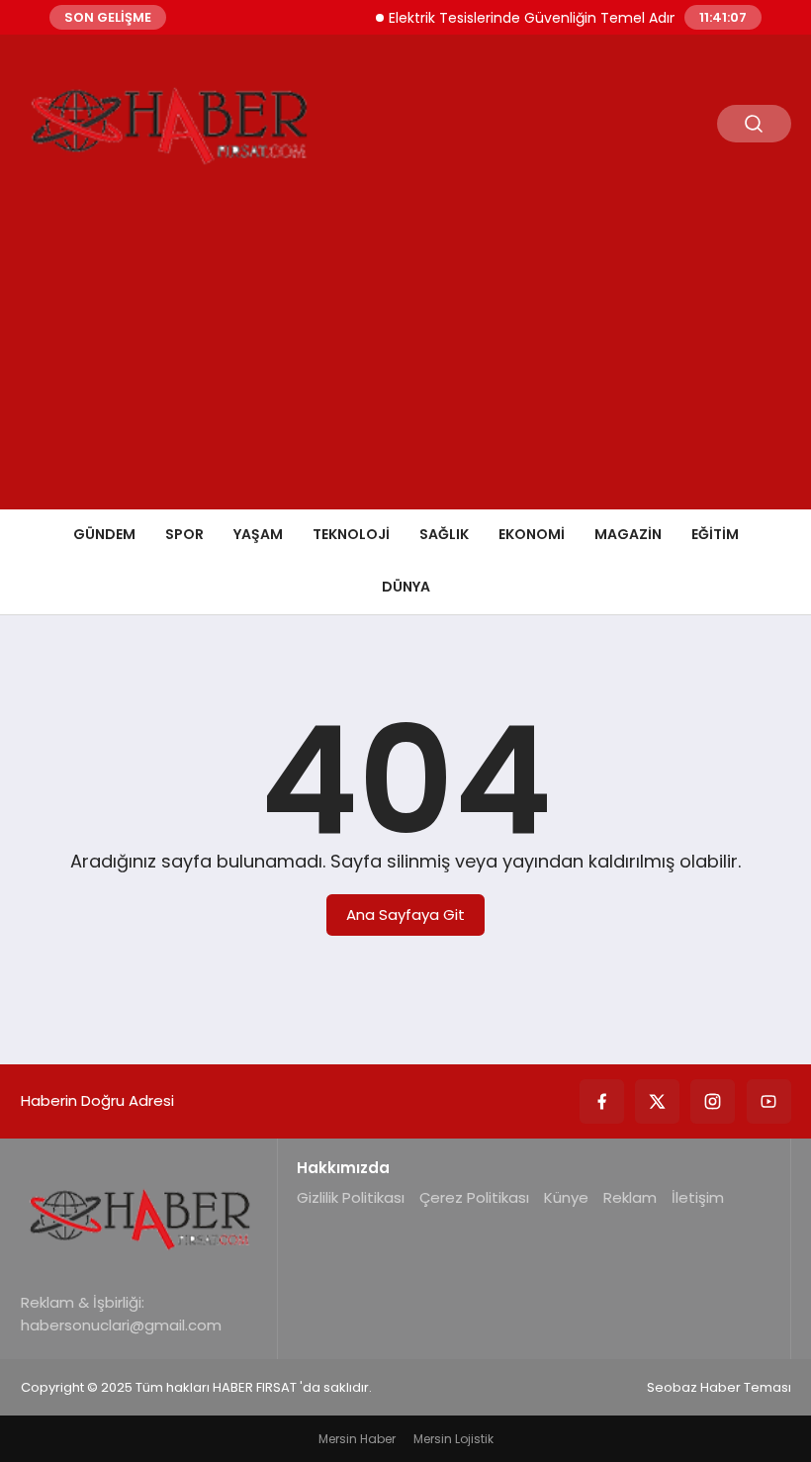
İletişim (698, 1197)
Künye (566, 1197)
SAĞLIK (444, 534)
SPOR (184, 534)
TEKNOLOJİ (351, 534)
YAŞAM (258, 534)
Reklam (630, 1197)
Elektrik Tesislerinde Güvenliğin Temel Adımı (527, 18)
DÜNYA (406, 586)
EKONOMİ (531, 534)
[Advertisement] (405, 361)
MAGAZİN (628, 534)
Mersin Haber (357, 1438)
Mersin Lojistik (453, 1438)
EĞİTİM (715, 534)
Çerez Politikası (474, 1197)
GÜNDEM (104, 534)
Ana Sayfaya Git (405, 914)
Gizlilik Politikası (351, 1197)
